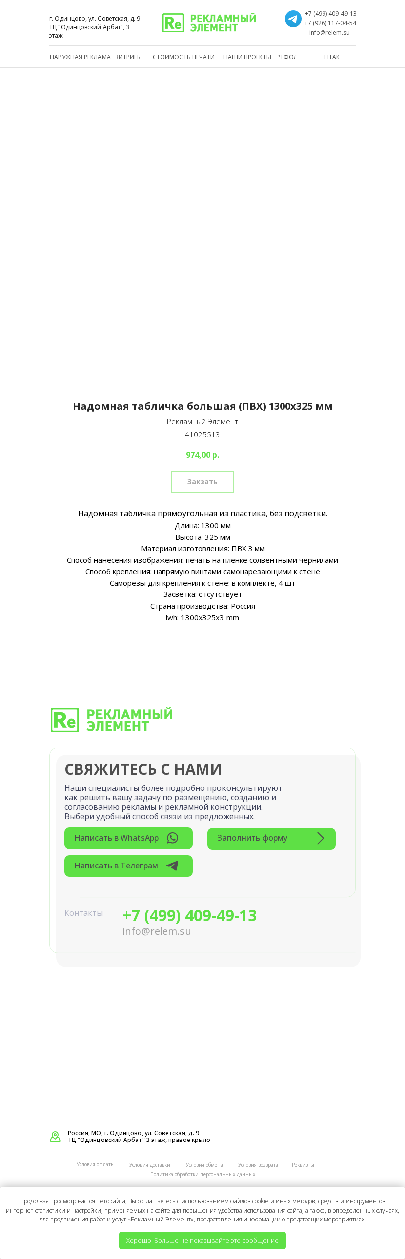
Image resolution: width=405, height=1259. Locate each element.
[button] (271, 839)
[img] (209, 22)
